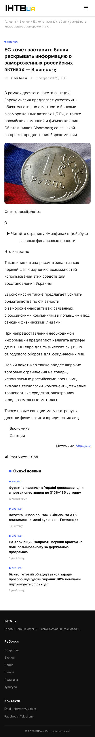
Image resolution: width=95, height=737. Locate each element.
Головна (10, 21)
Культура (10, 687)
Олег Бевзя (19, 78)
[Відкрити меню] (86, 8)
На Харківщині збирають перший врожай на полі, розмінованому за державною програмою (46, 547)
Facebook (11, 716)
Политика (11, 680)
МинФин (83, 446)
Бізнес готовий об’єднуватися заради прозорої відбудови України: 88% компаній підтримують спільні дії (45, 579)
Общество (11, 650)
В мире (9, 672)
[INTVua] (20, 8)
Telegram (26, 716)
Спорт (8, 665)
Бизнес (24, 21)
